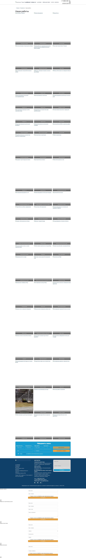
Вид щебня (37, 445)
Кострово (36, 474)
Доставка (39, 2)
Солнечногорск (41, 475)
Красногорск (39, 472)
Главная (17, 8)
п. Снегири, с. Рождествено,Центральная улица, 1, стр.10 (66, 3)
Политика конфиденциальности (21, 470)
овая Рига (45, 472)
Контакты (57, 2)
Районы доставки (46, 2)
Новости (17, 471)
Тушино (43, 474)
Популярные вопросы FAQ (20, 473)
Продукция (33, 2)
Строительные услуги (19, 468)
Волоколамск (47, 475)
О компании (27, 2)
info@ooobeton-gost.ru (42, 479)
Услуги (52, 2)
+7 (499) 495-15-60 (66, 1)
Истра (35, 472)
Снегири (36, 475)
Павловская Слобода (43, 476)
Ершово (40, 474)
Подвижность (28, 445)
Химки (46, 474)
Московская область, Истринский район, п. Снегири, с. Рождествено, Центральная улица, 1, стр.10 (43, 464)
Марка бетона (19, 445)
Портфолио (22, 8)
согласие (24, 453)
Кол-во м (46, 445)
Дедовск (49, 472)
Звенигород (36, 476)
